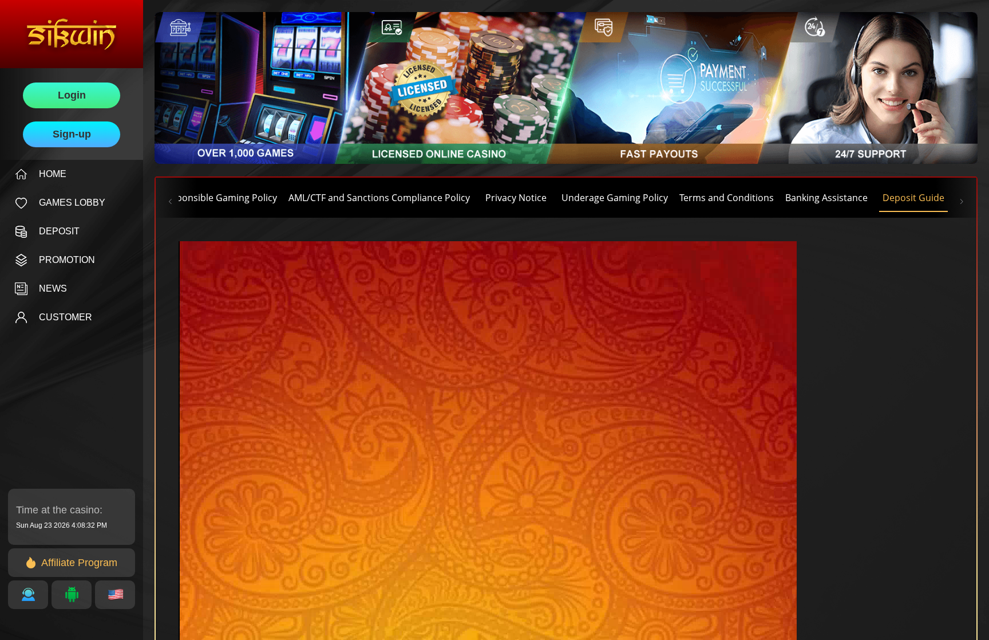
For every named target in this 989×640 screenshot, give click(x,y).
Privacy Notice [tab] (516, 197)
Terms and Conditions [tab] (726, 197)
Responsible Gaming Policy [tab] (219, 197)
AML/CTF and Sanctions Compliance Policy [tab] (379, 197)
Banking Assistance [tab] (826, 197)
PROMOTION (67, 260)
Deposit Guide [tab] (913, 197)
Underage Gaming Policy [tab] (614, 197)
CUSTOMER (65, 317)
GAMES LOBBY (72, 202)
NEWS (53, 288)
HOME (52, 174)
